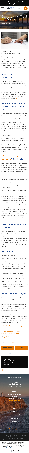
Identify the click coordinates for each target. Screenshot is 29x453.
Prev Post (7, 348)
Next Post (21, 348)
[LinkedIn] (19, 429)
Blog (14, 411)
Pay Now (14, 421)
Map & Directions (14, 400)
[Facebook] (13, 429)
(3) (16, 98)
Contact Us (14, 418)
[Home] (14, 8)
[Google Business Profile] (16, 429)
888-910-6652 (14, 387)
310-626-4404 (14, 384)
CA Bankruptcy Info (14, 415)
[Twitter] (9, 429)
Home (14, 408)
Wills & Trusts (13, 342)
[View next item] (8, 370)
